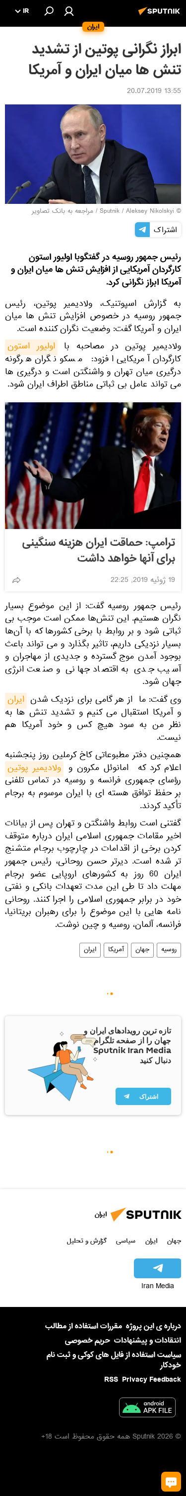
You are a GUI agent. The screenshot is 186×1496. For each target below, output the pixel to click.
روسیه (169, 950)
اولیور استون (31, 347)
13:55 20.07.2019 (154, 92)
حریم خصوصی (87, 1341)
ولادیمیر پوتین (34, 769)
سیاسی (125, 1241)
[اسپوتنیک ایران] (161, 16)
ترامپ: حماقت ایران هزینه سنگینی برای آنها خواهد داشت (98, 551)
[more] (16, 580)
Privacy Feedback (151, 1380)
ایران (15, 701)
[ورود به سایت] (69, 11)
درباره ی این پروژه (153, 1326)
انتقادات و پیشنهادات (147, 1341)
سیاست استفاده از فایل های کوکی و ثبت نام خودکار (114, 1360)
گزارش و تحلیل (87, 1241)
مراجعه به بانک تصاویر (62, 212)
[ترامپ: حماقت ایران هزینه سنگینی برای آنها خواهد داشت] (93, 465)
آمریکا (116, 950)
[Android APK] (147, 1409)
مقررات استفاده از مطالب (83, 1326)
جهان (142, 950)
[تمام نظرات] (171, 1482)
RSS (111, 1380)
